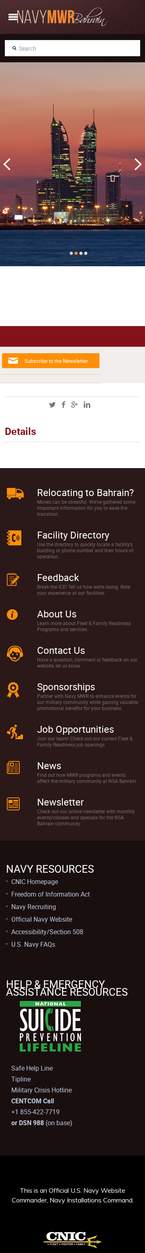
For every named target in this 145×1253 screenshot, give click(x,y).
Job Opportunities (75, 729)
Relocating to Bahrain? (85, 492)
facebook (63, 404)
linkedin (87, 404)
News (49, 765)
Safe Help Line (32, 1068)
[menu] (12, 17)
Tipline (21, 1079)
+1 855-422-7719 (35, 1111)
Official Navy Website (41, 919)
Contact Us (61, 650)
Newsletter (60, 801)
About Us (57, 613)
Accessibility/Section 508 (47, 931)
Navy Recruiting (33, 906)
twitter (52, 404)
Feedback (58, 577)
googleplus (74, 404)
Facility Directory (73, 534)
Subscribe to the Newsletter (56, 361)
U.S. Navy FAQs (33, 944)
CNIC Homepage (34, 881)
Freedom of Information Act (50, 894)
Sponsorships (66, 686)
